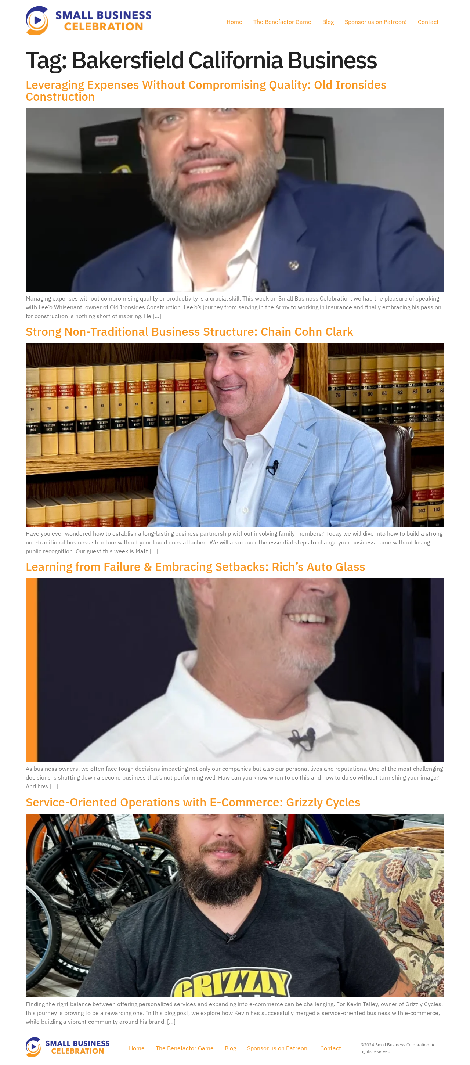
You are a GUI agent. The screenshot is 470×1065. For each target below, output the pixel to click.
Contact (428, 21)
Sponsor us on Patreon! (376, 21)
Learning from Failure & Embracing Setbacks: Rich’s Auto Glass (195, 566)
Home (234, 21)
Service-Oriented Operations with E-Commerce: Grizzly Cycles (193, 802)
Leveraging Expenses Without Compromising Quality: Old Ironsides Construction (206, 90)
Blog (328, 21)
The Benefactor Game (282, 21)
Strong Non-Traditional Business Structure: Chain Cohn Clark (190, 331)
